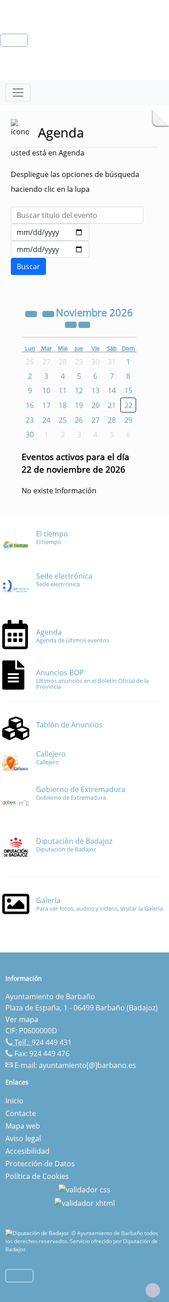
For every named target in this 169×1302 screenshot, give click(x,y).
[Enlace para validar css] (84, 1189)
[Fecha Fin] (50, 249)
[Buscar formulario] (28, 266)
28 (112, 420)
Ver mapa (21, 1019)
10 (46, 390)
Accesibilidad (27, 1151)
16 (30, 405)
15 (128, 390)
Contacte (20, 1113)
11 (63, 390)
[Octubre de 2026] (49, 314)
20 (95, 405)
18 (63, 405)
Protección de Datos (40, 1164)
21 (112, 405)
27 (95, 420)
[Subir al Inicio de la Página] (153, 1290)
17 (46, 405)
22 (128, 405)
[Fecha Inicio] (50, 232)
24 (46, 420)
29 (128, 420)
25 (63, 420)
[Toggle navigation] (18, 93)
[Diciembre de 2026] (84, 324)
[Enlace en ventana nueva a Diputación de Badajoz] (38, 1233)
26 (79, 420)
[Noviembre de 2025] (32, 314)
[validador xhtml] (85, 1202)
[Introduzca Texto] (77, 215)
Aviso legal (23, 1138)
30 (30, 434)
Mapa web (22, 1126)
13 (95, 390)
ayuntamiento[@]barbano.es (87, 1065)
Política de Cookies (37, 1176)
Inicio (14, 1101)
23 (30, 420)
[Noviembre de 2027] (71, 324)
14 (112, 390)
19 (79, 405)
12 (79, 390)
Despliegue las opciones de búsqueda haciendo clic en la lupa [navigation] (75, 181)
